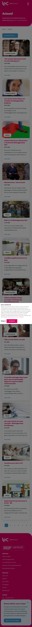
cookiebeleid (20, 316)
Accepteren (12, 321)
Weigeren (3, 321)
